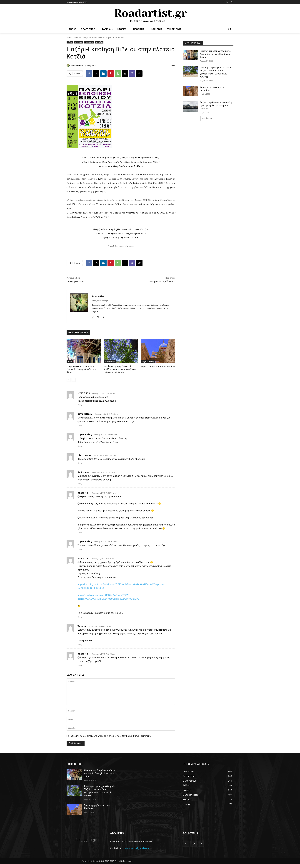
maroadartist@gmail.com (136, 848)
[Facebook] (223, 2)
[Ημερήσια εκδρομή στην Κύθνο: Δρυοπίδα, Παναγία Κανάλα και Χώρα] (84, 351)
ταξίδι (70, 361)
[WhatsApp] (118, 73)
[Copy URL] (139, 73)
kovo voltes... (85, 413)
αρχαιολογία (110, 361)
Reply (80, 405)
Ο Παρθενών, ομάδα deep (162, 281)
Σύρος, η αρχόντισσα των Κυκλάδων (158, 366)
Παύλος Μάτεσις (75, 281)
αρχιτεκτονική (148, 361)
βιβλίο (77, 37)
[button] (229, 29)
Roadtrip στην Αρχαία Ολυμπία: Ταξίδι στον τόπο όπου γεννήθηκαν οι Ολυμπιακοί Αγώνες (120, 369)
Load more (207, 118)
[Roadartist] (69, 65)
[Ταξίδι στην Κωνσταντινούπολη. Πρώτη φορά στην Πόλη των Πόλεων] (190, 106)
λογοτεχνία (78, 42)
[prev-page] (68, 380)
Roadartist (78, 65)
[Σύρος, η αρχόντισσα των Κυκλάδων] (158, 351)
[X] (231, 2)
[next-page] (73, 380)
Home (69, 37)
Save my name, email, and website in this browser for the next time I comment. (110, 735)
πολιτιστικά (89, 42)
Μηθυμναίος (85, 434)
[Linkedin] (103, 73)
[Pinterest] (111, 73)
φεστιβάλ (99, 42)
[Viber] (132, 73)
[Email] (125, 73)
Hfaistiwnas (84, 455)
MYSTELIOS (84, 393)
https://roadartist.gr (100, 301)
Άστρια (82, 625)
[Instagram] (227, 2)
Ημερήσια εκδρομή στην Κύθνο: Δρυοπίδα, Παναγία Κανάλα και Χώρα (81, 369)
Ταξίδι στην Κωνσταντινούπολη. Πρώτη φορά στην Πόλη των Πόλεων (216, 105)
